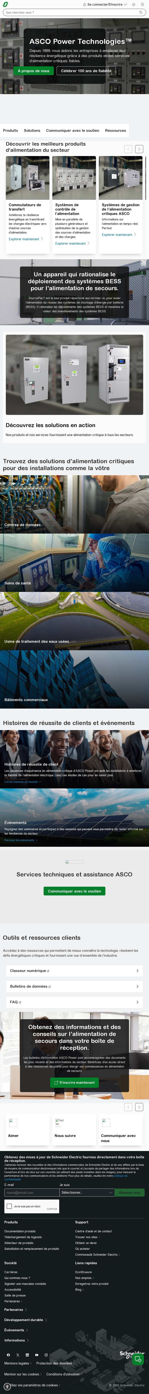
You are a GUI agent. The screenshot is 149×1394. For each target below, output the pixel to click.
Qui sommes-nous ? (17, 1278)
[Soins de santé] (74, 563)
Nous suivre (65, 1136)
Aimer (13, 1136)
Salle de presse (15, 1295)
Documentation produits (20, 1231)
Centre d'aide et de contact (93, 1231)
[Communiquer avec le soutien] (74, 891)
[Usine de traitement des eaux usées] (74, 621)
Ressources (115, 130)
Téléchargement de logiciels (23, 1237)
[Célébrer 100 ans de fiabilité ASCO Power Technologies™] (86, 70)
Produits (10, 130)
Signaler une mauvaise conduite (25, 1284)
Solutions (32, 130)
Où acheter (82, 1249)
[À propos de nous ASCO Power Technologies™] (33, 70)
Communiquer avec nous (118, 1138)
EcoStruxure (83, 1272)
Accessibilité (12, 1289)
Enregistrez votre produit (91, 1284)
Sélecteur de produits (18, 1243)
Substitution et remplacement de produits (31, 1249)
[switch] (7, 1387)
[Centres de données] (74, 504)
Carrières (10, 1272)
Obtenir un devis (86, 1243)
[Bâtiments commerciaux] (74, 679)
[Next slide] (139, 149)
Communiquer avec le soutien (72, 130)
